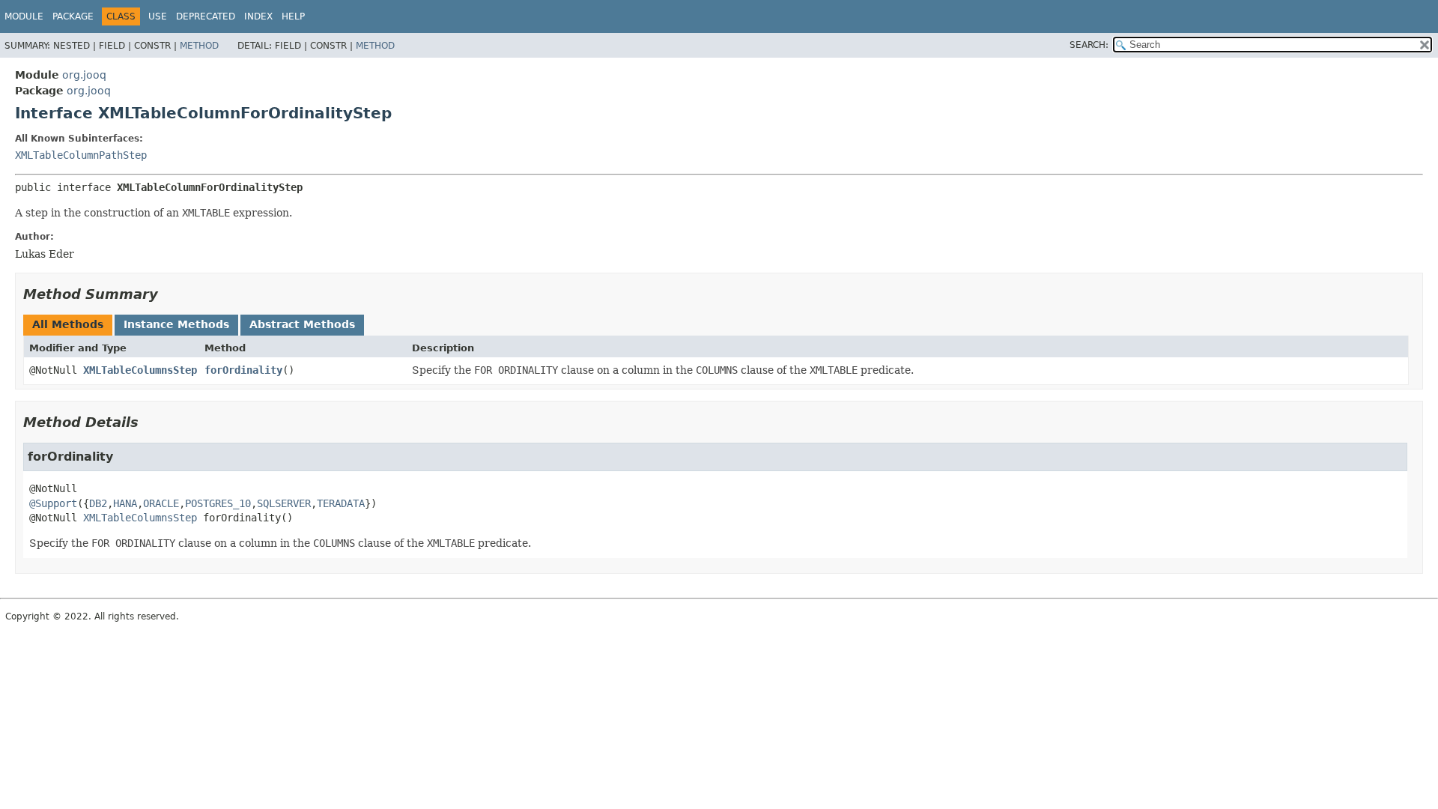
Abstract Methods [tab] (302, 324)
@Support (53, 503)
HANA (125, 503)
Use (157, 16)
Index (258, 16)
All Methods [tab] (67, 324)
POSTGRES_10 (218, 503)
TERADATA (341, 503)
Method (199, 45)
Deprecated (205, 16)
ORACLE (161, 503)
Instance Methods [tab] (176, 324)
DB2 (98, 503)
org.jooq (84, 75)
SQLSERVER (284, 503)
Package (73, 16)
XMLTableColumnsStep (140, 370)
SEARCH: (1089, 45)
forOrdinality (243, 370)
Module (23, 16)
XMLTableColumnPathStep (81, 155)
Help (293, 16)
